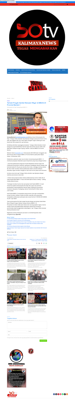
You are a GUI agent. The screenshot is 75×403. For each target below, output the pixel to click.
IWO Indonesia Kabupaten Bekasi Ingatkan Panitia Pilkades (18, 226)
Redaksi (63, 70)
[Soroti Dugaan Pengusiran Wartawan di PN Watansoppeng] (37, 253)
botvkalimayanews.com (22, 137)
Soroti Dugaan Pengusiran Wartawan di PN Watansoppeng (18, 220)
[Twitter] (56, 394)
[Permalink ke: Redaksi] (8, 110)
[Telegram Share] (44, 243)
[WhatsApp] (63, 394)
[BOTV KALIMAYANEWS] (37, 37)
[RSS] (67, 394)
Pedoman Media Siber (56, 70)
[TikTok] (65, 394)
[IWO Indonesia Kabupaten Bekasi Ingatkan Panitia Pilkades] (16, 298)
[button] (65, 4)
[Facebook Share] (37, 243)
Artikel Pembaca (11, 70)
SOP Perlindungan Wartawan (25, 72)
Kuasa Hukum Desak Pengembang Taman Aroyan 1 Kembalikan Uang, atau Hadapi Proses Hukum (26, 221)
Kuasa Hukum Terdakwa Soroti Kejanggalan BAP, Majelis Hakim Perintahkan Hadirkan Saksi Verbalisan (25, 224)
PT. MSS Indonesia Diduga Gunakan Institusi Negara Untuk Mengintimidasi (21, 218)
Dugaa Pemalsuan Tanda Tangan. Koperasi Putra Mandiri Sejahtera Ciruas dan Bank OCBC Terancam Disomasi (27, 228)
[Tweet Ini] (39, 243)
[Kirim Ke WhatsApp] (46, 243)
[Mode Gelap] (67, 4)
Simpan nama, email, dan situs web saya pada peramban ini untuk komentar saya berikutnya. (25, 337)
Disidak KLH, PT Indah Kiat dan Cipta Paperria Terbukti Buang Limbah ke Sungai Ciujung (38, 239)
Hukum (8, 100)
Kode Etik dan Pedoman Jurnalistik (43, 70)
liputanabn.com (19, 153)
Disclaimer (18, 70)
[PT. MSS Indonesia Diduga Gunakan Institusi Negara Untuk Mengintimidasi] (16, 253)
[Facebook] (54, 394)
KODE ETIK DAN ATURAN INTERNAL (28, 70)
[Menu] (8, 4)
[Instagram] (60, 394)
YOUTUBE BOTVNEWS (14, 4)
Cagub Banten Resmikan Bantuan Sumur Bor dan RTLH (16, 239)
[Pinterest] (58, 394)
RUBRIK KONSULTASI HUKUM (13, 72)
